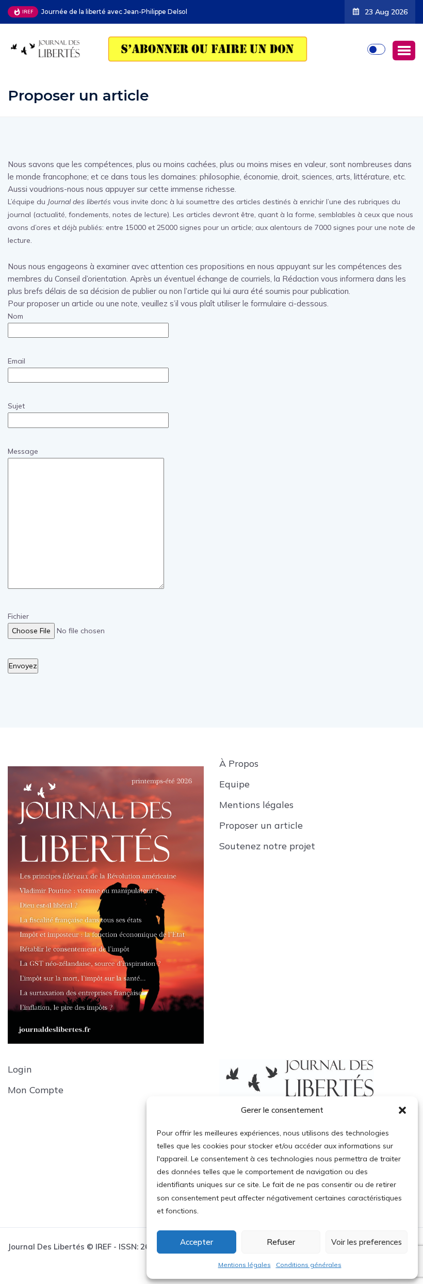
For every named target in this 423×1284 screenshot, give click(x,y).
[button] (402, 1110)
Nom (15, 316)
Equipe (234, 784)
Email (16, 361)
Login (20, 1069)
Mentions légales (244, 1265)
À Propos (238, 763)
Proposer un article (261, 825)
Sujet (16, 405)
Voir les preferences (366, 1242)
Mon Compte (35, 1090)
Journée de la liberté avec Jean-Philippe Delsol (114, 11)
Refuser (281, 1242)
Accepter (196, 1242)
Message (23, 451)
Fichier (18, 616)
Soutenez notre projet (267, 846)
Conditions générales (308, 1265)
